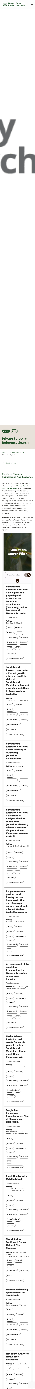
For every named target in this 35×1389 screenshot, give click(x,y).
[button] (3, 463)
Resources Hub (14, 452)
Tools (23, 452)
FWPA (3, 452)
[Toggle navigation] (31, 4)
